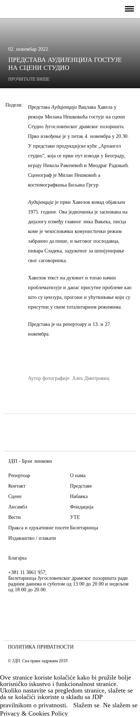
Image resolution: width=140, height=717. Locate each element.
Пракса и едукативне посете (38, 527)
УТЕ (75, 517)
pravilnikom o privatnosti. (34, 705)
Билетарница (84, 527)
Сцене (15, 496)
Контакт (16, 486)
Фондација (81, 507)
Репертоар (19, 475)
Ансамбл (17, 507)
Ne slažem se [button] (120, 705)
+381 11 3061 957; (27, 572)
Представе (81, 486)
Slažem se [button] (86, 705)
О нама (77, 475)
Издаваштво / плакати (32, 538)
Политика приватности (41, 647)
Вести (14, 517)
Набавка (79, 496)
